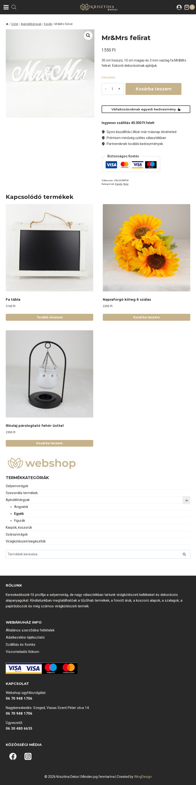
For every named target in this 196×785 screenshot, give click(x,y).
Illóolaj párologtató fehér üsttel (35, 425)
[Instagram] (28, 756)
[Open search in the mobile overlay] (13, 7)
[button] (88, 35)
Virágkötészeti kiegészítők (26, 541)
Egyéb (118, 184)
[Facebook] (13, 756)
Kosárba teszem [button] (146, 317)
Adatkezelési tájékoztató (25, 637)
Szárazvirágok (17, 534)
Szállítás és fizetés (20, 644)
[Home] (7, 24)
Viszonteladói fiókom (22, 652)
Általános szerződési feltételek (30, 630)
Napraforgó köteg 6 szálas (127, 299)
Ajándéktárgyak (18, 500)
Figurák (19, 520)
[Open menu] (5, 7)
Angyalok (21, 507)
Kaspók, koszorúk (19, 527)
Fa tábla (13, 299)
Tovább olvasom (50, 317)
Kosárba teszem (154, 88)
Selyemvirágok (17, 486)
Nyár (126, 184)
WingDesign (143, 777)
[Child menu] (186, 500)
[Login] (179, 7)
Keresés (185, 555)
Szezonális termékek (22, 493)
